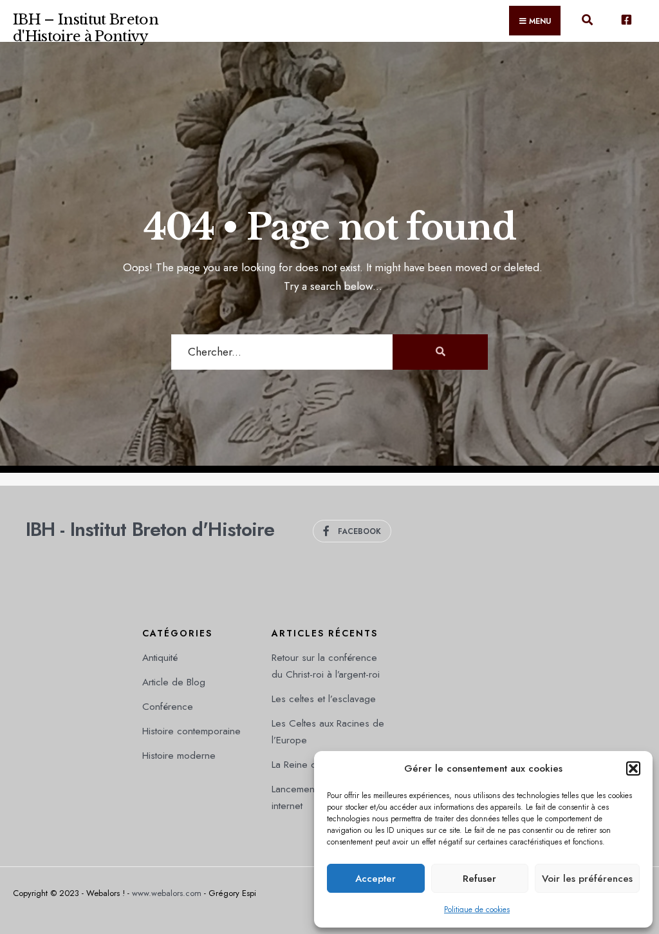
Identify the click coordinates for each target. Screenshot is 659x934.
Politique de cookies (477, 909)
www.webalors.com (166, 893)
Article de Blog (173, 682)
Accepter (375, 879)
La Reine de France (313, 765)
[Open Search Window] (587, 23)
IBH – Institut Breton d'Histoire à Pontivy (85, 28)
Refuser (479, 879)
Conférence (167, 707)
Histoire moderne (179, 755)
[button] (633, 768)
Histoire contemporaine (191, 731)
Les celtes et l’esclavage (324, 699)
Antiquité (160, 658)
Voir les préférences (587, 879)
